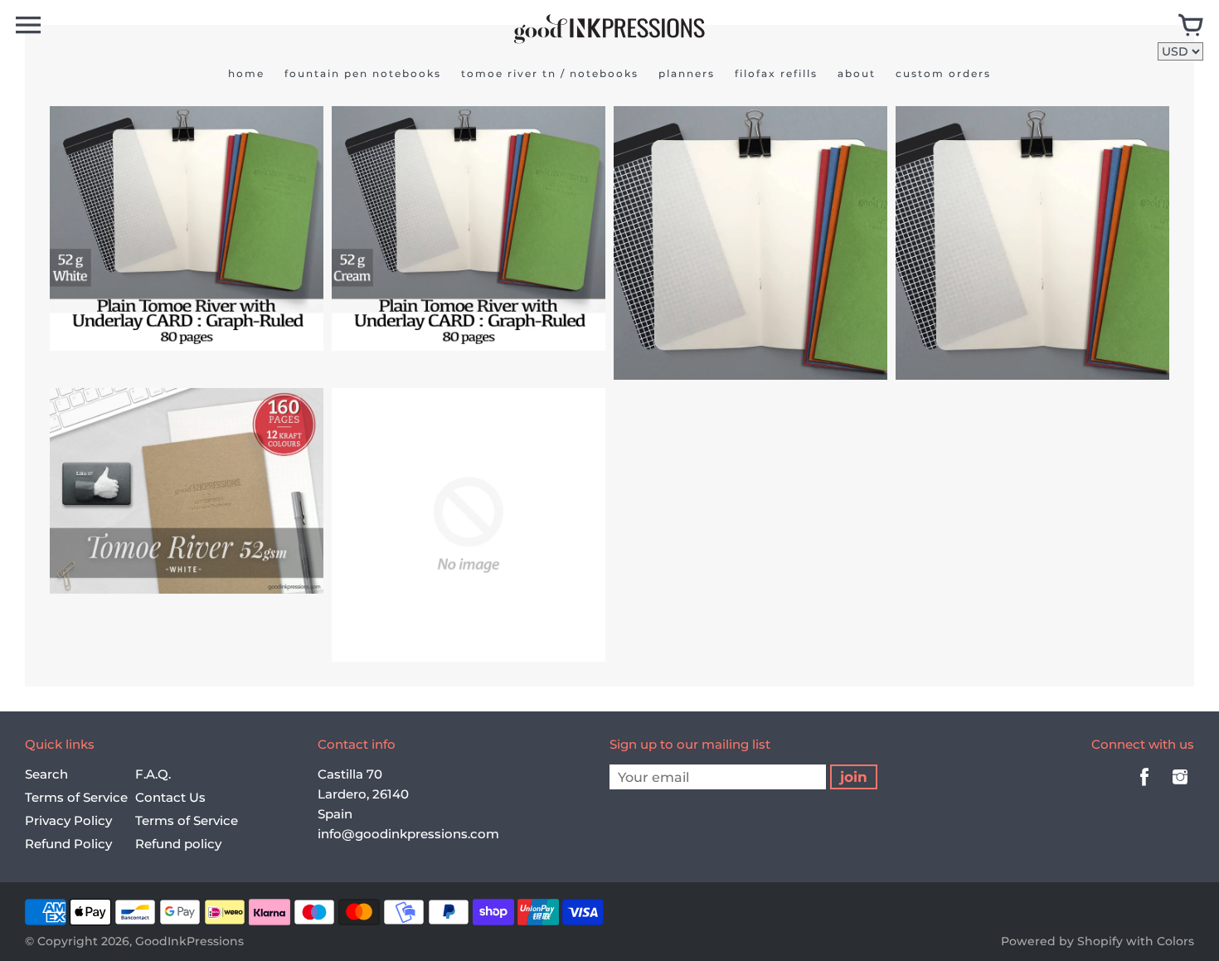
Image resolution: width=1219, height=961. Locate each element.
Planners (686, 73)
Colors (1175, 941)
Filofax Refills (776, 73)
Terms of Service (76, 797)
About (857, 73)
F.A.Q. (153, 774)
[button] (152, 331)
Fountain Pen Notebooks (362, 73)
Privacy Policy (68, 820)
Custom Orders (943, 73)
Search (46, 774)
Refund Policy (68, 844)
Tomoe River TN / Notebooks (550, 73)
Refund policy (178, 844)
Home (246, 73)
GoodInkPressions (189, 941)
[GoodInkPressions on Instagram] (1180, 788)
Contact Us (170, 797)
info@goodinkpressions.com (408, 834)
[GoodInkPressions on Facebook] (1144, 788)
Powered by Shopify (1062, 941)
